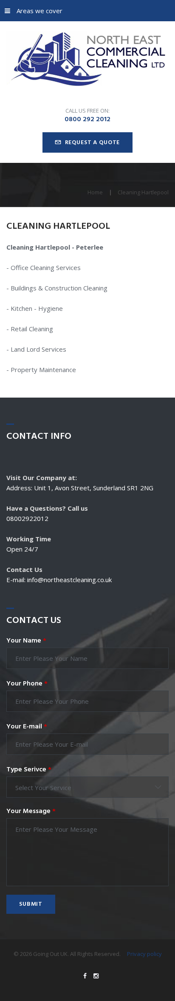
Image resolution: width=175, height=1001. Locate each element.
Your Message (31, 811)
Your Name (26, 641)
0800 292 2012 (87, 119)
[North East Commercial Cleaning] (87, 60)
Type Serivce (28, 770)
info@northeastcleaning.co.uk (69, 579)
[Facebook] (85, 976)
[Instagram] (96, 976)
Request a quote (92, 143)
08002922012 (27, 518)
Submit (30, 904)
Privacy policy (144, 954)
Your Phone (27, 684)
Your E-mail (26, 727)
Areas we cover (39, 10)
